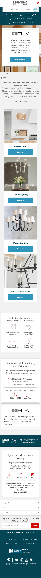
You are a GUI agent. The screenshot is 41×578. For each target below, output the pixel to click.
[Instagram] (22, 560)
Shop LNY (6, 503)
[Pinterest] (8, 560)
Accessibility (29, 543)
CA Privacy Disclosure (29, 539)
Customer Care (8, 508)
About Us (6, 513)
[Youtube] (26, 560)
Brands (5, 73)
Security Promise (11, 543)
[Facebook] (12, 560)
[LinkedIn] (31, 560)
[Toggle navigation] (3, 3)
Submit (35, 525)
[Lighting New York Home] (20, 3)
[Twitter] (16, 560)
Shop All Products (20, 59)
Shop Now (20, 152)
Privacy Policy (11, 539)
